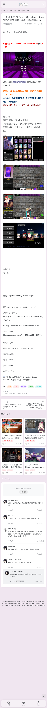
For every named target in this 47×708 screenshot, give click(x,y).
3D (5, 441)
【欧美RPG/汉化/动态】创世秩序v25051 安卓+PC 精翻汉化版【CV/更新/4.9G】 (12, 467)
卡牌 (15, 11)
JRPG (10, 470)
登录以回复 (40, 510)
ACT (33, 470)
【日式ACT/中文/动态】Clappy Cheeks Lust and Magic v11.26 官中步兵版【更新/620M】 (34, 468)
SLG (11, 11)
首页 (4, 11)
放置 (19, 11)
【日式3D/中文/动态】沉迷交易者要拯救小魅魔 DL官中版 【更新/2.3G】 (35, 437)
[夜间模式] (44, 696)
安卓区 (10, 441)
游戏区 (23, 11)
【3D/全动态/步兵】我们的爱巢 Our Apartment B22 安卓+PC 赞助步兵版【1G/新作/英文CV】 (12, 439)
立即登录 (23, 492)
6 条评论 (7, 478)
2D (7, 11)
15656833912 (21, 581)
